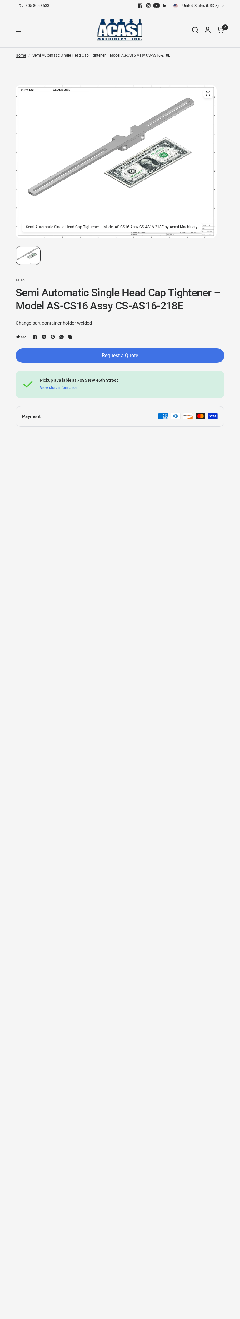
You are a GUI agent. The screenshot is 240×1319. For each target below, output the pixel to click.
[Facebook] (140, 6)
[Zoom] (208, 93)
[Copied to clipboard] (70, 337)
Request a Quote (120, 355)
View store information (59, 388)
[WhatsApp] (61, 337)
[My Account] (208, 30)
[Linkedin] (165, 6)
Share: (22, 337)
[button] (28, 255)
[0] (219, 30)
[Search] (195, 30)
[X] (44, 337)
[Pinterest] (53, 337)
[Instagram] (148, 6)
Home (21, 55)
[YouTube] (156, 6)
